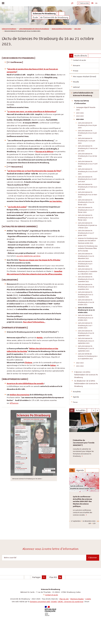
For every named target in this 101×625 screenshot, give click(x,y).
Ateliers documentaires (20, 395)
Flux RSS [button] (53, 577)
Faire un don (84, 3)
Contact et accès (51, 595)
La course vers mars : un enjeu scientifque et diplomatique (32, 112)
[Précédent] (94, 410)
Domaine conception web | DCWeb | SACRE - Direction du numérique (56, 601)
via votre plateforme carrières (28, 256)
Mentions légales (77, 599)
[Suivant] (97, 410)
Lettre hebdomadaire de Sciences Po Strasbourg (34, 29)
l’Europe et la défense (44, 152)
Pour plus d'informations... (34, 322)
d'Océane (28, 362)
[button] (72, 3)
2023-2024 (77, 29)
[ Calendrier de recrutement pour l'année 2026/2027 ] (83, 442)
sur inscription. (56, 201)
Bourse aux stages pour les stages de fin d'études (39, 260)
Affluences (14, 403)
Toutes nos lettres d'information (62, 29)
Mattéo (40, 338)
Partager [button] (36, 577)
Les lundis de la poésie (17, 207)
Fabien (53, 365)
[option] (84, 438)
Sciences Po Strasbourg (9, 29)
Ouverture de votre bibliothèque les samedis (25, 383)
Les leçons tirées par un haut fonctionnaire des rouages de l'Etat (34, 171)
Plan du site (64, 599)
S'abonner (92, 557)
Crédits (88, 599)
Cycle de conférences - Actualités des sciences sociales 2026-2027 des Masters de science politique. (82, 501)
